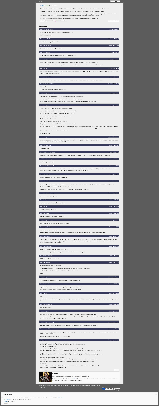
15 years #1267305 (114, 255)
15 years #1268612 (114, 311)
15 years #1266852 (114, 206)
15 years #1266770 (114, 193)
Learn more (60, 397)
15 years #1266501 (114, 105)
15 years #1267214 (114, 246)
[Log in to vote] (42, 21)
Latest (44, 385)
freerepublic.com (53, 5)
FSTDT (40, 1)
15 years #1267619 (114, 293)
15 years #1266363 (113, 52)
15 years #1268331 (114, 304)
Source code (42, 387)
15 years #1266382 (114, 76)
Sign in (68, 378)
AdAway (6, 403)
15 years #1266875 (114, 213)
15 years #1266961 (114, 220)
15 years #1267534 (113, 277)
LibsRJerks (42, 5)
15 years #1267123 (114, 236)
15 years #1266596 (114, 152)
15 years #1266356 (114, 29)
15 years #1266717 (114, 174)
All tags (48, 385)
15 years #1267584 (114, 283)
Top (71, 385)
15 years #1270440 (113, 322)
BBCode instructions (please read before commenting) (88, 385)
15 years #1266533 (113, 137)
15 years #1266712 (114, 165)
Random (67, 385)
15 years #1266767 (114, 180)
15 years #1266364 (113, 59)
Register (74, 378)
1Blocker (6, 401)
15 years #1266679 (114, 159)
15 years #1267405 (114, 262)
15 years (57, 21)
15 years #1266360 (114, 38)
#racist (47, 5)
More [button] (117, 21)
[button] (111, 1)
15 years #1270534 (113, 328)
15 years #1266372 (114, 68)
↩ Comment (111, 21)
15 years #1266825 (114, 199)
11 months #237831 (113, 339)
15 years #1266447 (113, 83)
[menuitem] (116, 1)
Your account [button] (115, 1)
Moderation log (61, 385)
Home (40, 385)
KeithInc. (43, 339)
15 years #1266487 (114, 93)
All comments (54, 385)
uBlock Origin (7, 399)
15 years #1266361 (114, 45)
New (74, 385)
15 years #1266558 (114, 145)
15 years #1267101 (114, 226)
